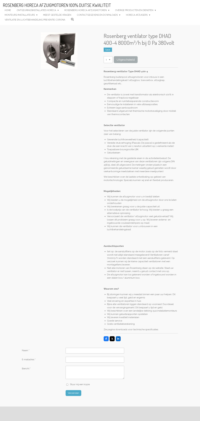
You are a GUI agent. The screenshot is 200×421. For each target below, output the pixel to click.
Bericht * (26, 368)
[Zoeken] (72, 19)
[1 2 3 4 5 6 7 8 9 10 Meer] (108, 59)
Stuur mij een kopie (80, 384)
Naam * (25, 350)
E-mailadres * (29, 359)
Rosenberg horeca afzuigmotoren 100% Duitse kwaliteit (57, 5)
